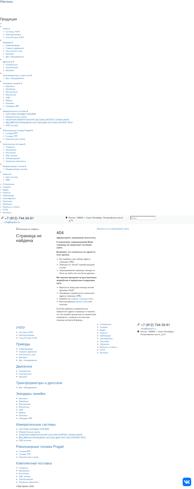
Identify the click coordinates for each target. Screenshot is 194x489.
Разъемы (10, 103)
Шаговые (10, 53)
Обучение (7, 203)
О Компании (8, 184)
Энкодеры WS (12, 106)
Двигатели (8, 61)
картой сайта (82, 301)
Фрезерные (11, 149)
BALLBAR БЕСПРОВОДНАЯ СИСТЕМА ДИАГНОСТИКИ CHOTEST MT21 (39, 122)
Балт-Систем (12, 176)
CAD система (12, 125)
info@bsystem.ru (12, 222)
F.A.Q (5, 209)
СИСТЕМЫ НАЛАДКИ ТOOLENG (21, 113)
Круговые (10, 86)
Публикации (8, 195)
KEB (8, 179)
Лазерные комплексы (16, 161)
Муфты (9, 100)
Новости (7, 192)
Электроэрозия (13, 158)
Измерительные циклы (16, 116)
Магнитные (11, 94)
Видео (6, 189)
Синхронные (11, 64)
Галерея (7, 186)
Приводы (7, 42)
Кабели (6, 174)
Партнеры (7, 201)
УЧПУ (6, 28)
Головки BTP (11, 133)
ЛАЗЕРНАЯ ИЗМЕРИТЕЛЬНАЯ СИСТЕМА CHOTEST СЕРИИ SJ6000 (37, 119)
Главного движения (15, 48)
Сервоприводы (13, 45)
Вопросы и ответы (11, 206)
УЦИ (8, 97)
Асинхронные (12, 67)
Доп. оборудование (15, 56)
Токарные (10, 146)
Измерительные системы (15, 111)
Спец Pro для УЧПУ (15, 37)
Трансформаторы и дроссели (17, 75)
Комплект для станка (15, 138)
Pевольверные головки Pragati (17, 130)
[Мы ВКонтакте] (187, 481)
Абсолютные (11, 91)
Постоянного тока (14, 50)
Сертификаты (9, 198)
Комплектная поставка (13, 144)
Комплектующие (13, 34)
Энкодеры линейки (12, 83)
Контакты (7, 212)
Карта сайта (123, 228)
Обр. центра (11, 155)
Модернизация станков (14, 166)
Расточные (11, 152)
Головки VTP (11, 136)
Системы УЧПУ (13, 31)
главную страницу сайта (82, 298)
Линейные (10, 88)
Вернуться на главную (107, 228)
